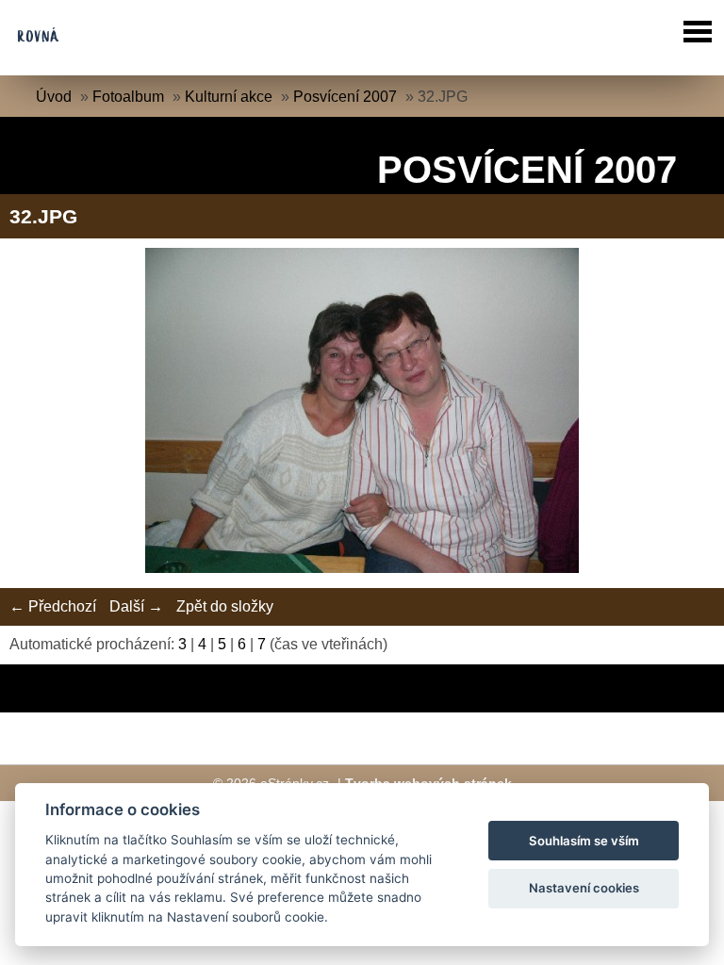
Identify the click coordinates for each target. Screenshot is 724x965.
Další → (136, 606)
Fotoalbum (128, 97)
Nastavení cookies (584, 887)
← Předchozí (52, 606)
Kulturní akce (228, 97)
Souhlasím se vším (584, 840)
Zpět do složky (224, 606)
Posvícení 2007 (345, 97)
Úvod (54, 97)
